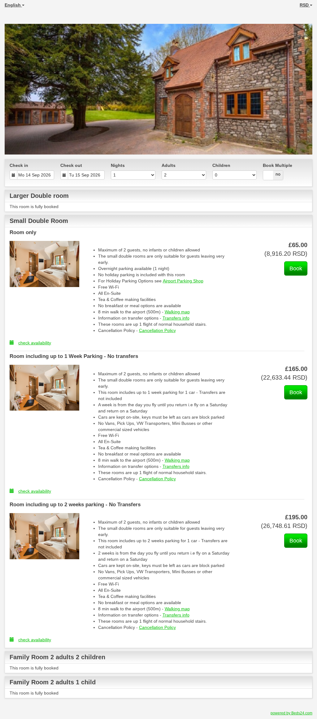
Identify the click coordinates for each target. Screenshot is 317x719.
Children (221, 165)
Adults (169, 165)
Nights (118, 165)
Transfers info (176, 318)
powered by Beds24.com (291, 713)
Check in (19, 165)
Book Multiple (277, 165)
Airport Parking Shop (183, 280)
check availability (34, 342)
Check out (71, 165)
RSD (305, 4)
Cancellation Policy (157, 330)
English (13, 4)
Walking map (177, 311)
